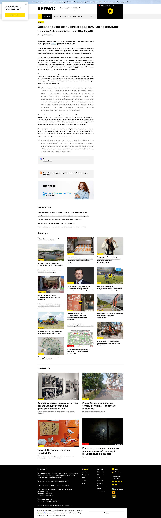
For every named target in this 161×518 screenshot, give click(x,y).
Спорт (99, 477)
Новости (85, 469)
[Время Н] (46, 8)
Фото (83, 477)
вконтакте (113, 482)
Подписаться (14, 15)
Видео (84, 483)
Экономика (100, 472)
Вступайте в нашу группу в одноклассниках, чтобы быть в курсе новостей (65, 173)
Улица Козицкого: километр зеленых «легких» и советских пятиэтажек (99, 404)
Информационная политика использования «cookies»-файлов (55, 505)
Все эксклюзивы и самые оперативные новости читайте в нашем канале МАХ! (65, 160)
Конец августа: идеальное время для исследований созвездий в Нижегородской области (100, 449)
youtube (116, 482)
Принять (107, 513)
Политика (100, 469)
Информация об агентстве (45, 499)
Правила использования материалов (48, 501)
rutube (113, 484)
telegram (119, 482)
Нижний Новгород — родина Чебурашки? (54, 449)
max (116, 484)
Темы (84, 480)
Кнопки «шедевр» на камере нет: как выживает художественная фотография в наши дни (58, 404)
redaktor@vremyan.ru (47, 495)
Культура (100, 480)
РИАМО (53, 44)
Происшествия (101, 486)
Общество (40, 22)
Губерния (100, 483)
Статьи (84, 472)
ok (121, 482)
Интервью (85, 474)
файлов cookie (41, 513)
